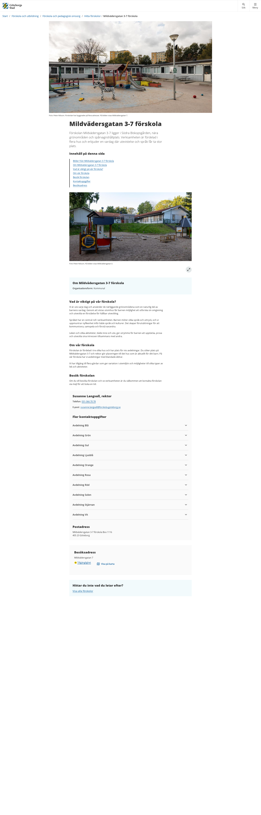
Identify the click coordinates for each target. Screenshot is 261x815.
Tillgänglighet (84, 562)
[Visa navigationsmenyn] (255, 6)
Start (5, 16)
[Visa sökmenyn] (243, 6)
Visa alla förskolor (83, 591)
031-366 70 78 (89, 401)
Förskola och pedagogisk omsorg (61, 16)
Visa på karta (107, 563)
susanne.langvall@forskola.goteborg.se (100, 407)
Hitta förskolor (92, 16)
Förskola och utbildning (25, 16)
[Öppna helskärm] (189, 270)
